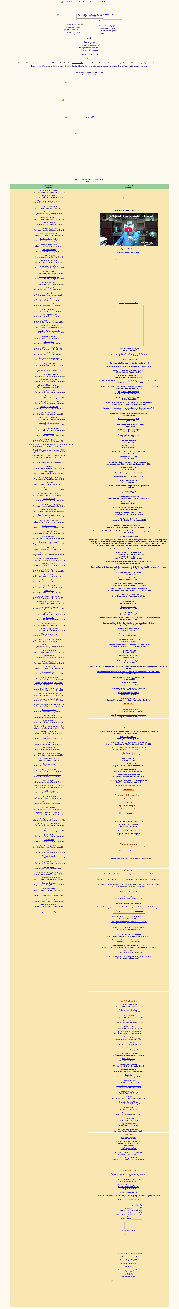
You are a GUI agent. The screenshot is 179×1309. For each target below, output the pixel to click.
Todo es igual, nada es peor (49, 520)
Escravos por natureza (49, 650)
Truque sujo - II (49, 591)
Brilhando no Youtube (49, 710)
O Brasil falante (49, 850)
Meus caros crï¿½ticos (49, 461)
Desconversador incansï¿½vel (128, 419)
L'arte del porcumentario (129, 1149)
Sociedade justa (49, 840)
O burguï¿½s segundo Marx (49, 629)
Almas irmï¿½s (128, 601)
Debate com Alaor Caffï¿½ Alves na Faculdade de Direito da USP (128, 1186)
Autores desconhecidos (48, 834)
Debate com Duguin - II (128, 480)
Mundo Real (128, 951)
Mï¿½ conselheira (49, 764)
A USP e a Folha (48, 547)
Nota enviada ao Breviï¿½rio (128, 661)
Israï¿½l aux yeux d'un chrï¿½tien (128, 1154)
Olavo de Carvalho (77, 63)
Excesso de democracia (48, 905)
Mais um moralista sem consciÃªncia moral (129, 424)
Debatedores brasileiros (48, 217)
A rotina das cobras (49, 390)
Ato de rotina (49, 894)
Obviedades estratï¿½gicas (48, 439)
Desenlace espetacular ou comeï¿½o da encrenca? (49, 785)
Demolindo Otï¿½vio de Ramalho (49, 331)
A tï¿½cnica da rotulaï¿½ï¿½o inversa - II (48, 872)
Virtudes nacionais (49, 369)
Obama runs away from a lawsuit (128, 775)
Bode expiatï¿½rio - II (49, 580)
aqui (103, 879)
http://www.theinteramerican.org (89, 45)
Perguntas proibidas (48, 666)
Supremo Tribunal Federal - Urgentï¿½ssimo (128, 370)
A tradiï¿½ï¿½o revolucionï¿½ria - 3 (49, 688)
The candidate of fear (128, 769)
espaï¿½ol (94, 54)
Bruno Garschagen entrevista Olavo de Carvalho (122, 956)
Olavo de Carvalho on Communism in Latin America (128, 589)
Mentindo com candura (48, 509)
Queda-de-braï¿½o (49, 466)
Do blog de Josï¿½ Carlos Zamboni (128, 397)
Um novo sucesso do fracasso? (49, 428)
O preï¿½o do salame (128, 698)
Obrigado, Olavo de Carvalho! (128, 496)
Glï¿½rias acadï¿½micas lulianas (48, 493)
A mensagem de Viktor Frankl (128, 578)
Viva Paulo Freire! (49, 352)
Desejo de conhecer (48, 888)
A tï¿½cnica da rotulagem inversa (49, 877)
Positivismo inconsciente (49, 228)
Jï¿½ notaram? (49, 212)
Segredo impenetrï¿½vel (49, 315)
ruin (131, 1096)
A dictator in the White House (128, 1010)
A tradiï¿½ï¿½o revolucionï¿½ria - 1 (49, 699)
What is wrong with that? (128, 1091)
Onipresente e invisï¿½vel (48, 380)
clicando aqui (140, 886)
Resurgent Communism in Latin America (128, 583)
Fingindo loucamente (49, 721)
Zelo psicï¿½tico (49, 342)
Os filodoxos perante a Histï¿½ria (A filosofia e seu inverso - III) (128, 366)
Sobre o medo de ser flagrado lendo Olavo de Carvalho (129, 922)
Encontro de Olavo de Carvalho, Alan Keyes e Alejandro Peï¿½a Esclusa (128, 623)
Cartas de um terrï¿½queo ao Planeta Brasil (128, 945)
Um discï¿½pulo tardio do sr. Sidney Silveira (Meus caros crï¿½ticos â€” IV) (49, 444)
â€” (139, 780)
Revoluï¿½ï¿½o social (49, 661)
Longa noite (49, 293)
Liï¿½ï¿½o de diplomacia (49, 796)
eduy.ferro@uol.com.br (128, 1276)
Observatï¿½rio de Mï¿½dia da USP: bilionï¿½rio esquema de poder (128, 402)
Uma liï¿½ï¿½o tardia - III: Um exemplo (49, 558)
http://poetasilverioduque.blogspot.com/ (131, 898)
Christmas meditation (128, 1042)
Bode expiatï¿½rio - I (49, 585)
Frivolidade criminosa (49, 645)
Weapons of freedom (128, 1026)
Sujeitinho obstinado (128, 440)
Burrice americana (49, 255)
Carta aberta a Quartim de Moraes (49, 515)
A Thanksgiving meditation (128, 1053)
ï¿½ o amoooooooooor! (128, 491)
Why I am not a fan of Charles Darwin (128, 1032)
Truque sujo (49, 612)
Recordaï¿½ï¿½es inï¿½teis (49, 407)
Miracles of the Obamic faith (128, 764)
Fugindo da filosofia (48, 196)
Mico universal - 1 (49, 780)
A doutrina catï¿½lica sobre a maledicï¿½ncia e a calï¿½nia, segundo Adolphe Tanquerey (128, 617)
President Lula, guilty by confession (128, 1129)
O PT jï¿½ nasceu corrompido (128, 594)
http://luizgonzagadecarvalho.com (89, 49)
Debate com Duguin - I (129, 502)
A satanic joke (128, 1107)
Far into (127, 1096)
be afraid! (143, 780)
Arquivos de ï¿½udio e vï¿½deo (129, 830)
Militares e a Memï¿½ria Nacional (49, 385)
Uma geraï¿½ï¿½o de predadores (49, 753)
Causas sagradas (49, 472)
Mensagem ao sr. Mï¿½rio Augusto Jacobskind (128, 507)
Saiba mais (128, 1266)
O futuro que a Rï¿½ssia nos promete (49, 775)
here (146, 66)
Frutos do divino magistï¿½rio (128, 435)
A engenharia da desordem (49, 190)
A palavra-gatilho (48, 288)
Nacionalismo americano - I (49, 829)
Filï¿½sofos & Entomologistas (128, 392)
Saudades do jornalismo (49, 347)
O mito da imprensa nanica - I (49, 542)
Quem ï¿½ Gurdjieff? (128, 607)
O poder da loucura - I (49, 526)
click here (138, 785)
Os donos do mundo (49, 856)
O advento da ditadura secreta (49, 374)
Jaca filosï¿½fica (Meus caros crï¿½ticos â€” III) (49, 450)
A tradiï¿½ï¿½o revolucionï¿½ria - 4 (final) (49, 683)
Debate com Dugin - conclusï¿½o (128, 430)
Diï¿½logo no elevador (48, 320)
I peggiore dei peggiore (128, 1147)
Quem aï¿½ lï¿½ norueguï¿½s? (49, 677)
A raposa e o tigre (49, 742)
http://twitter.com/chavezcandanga (128, 563)
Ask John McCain (128, 758)
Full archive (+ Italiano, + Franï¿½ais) (128, 1141)
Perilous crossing (128, 1118)
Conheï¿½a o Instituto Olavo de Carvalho (128, 513)
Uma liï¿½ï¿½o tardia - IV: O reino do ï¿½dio (49, 553)
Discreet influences (128, 1048)
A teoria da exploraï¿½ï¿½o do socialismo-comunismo (128, 1174)
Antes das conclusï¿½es (49, 731)
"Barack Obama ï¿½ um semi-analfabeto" (128, 473)
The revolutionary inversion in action (128, 1086)
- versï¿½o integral (144, 956)
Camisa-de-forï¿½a (49, 899)
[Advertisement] (128, 192)
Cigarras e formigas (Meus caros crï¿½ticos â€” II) (48, 455)
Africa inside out (128, 1021)
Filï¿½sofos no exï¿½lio (49, 634)
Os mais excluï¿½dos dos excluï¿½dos (128, 1179)
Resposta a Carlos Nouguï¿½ (128, 457)
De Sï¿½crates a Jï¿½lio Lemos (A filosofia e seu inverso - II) (128, 363)
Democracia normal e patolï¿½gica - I (49, 601)
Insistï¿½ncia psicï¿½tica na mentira (128, 634)
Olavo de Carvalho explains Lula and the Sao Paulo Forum (128, 645)
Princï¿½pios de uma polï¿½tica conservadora (49, 726)
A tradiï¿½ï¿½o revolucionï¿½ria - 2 (49, 693)
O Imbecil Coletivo (128, 1231)
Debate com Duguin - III (128, 467)
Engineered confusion (128, 1124)
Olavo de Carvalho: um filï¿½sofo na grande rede (128, 916)
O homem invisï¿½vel (49, 802)
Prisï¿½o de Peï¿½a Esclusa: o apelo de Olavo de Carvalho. (139, 568)
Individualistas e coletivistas (49, 818)
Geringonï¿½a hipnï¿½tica (48, 845)
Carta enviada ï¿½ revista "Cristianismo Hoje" (128, 677)
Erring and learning (128, 1113)
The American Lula (128, 1080)
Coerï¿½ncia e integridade (48, 417)
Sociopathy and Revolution (128, 1004)
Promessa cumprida (48, 304)
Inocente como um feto (48, 336)
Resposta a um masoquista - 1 (128, 628)
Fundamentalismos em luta (49, 239)
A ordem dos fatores (48, 309)
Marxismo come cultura (131, 1143)
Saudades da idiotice (49, 883)
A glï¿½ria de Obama (49, 715)
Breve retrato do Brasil (48, 748)
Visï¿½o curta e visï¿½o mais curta (48, 201)
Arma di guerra (129, 1145)
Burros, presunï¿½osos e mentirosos (128, 639)
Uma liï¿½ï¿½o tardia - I (49, 569)
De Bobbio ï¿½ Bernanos (128, 1158)
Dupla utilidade (49, 434)
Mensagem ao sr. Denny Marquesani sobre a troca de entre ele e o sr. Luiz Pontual (128, 672)
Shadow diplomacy (128, 1015)
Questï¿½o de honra (48, 791)
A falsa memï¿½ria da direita (49, 233)
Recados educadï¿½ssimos (128, 891)
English (124, 1138)
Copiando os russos (48, 656)
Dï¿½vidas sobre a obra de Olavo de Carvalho (128, 688)
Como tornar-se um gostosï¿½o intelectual (49, 823)
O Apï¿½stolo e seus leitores (49, 244)
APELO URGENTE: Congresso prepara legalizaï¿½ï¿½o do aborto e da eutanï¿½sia (128, 381)
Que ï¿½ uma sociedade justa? (49, 758)
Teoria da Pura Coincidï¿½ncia (49, 396)
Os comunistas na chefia (49, 531)
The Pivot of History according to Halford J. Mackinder (128, 462)
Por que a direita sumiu (48, 412)
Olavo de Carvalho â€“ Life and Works (89, 179)
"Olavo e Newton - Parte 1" (111, 874)
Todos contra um (48, 574)
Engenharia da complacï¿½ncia (49, 358)
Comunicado (128, 612)
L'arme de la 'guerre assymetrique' (133, 1152)
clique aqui (128, 802)
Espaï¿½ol (131, 1138)
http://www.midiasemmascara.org (89, 50)
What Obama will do (128, 753)
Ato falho (49, 298)
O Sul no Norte (49, 482)
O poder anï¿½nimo (48, 282)
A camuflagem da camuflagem (49, 277)
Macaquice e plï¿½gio (128, 650)
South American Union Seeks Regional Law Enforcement (129, 354)
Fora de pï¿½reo (49, 737)
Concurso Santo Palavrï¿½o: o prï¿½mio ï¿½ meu (128, 451)
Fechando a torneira (48, 672)
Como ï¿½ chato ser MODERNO (128, 375)
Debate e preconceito (49, 271)
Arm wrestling (128, 1037)
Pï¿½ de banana (49, 488)
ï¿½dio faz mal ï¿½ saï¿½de (49, 607)
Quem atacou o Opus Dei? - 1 (128, 693)
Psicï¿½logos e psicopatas (48, 260)
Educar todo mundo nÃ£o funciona (128, 934)
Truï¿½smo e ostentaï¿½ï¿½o (128, 349)
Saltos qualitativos (49, 499)
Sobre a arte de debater (48, 769)
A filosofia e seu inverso (128, 359)
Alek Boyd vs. (128, 655)
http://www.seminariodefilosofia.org (89, 44)
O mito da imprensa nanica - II (49, 537)
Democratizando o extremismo (49, 423)
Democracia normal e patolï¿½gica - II (48, 596)
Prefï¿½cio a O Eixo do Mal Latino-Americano (128, 940)
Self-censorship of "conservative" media (124, 780)
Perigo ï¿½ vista (49, 867)
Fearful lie (128, 1075)
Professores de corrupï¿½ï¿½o (49, 325)
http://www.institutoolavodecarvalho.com (89, 47)
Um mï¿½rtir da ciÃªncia (49, 807)
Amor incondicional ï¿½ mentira (48, 401)
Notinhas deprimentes (49, 250)
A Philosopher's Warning (128, 737)
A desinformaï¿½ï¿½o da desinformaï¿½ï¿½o (49, 704)
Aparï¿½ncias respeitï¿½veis (49, 266)
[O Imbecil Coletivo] (128, 1229)
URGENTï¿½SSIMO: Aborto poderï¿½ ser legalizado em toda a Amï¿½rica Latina (128, 386)
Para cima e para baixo (48, 861)
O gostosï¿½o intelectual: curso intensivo (49, 813)
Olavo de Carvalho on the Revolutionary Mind (128, 927)
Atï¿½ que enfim (48, 618)
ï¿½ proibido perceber (49, 623)
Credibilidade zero (49, 223)
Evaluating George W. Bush (128, 1102)
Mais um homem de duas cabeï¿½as (49, 477)
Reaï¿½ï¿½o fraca (49, 363)
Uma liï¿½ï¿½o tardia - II (49, 564)
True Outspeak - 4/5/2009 (128, 682)
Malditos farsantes (128, 446)
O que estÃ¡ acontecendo (49, 206)
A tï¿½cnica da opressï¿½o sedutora (49, 504)
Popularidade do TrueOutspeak (128, 252)
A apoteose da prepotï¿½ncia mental (49, 639)
